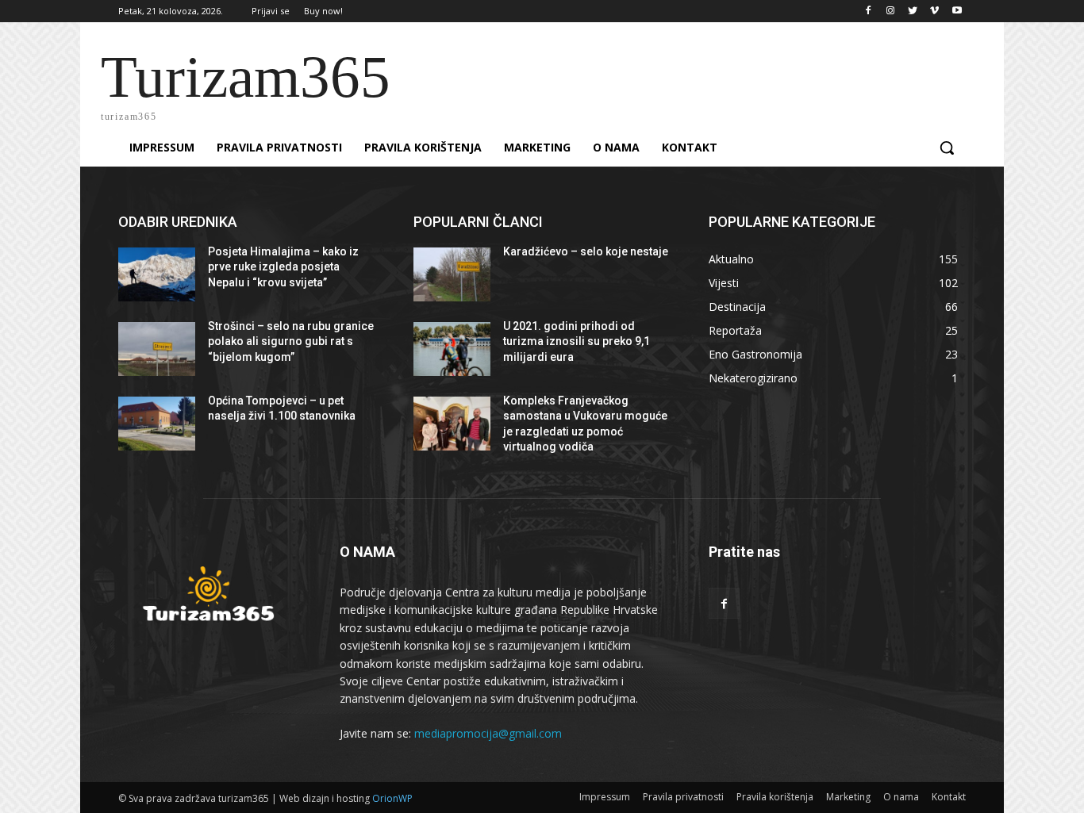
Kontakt (949, 796)
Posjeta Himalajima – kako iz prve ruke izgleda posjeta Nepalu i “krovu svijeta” (283, 267)
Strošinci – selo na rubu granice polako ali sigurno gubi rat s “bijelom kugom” (291, 341)
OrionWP (392, 798)
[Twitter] (913, 11)
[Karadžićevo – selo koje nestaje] (451, 274)
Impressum (604, 796)
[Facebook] (868, 11)
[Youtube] (957, 11)
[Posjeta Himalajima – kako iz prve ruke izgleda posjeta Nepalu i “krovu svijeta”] (156, 274)
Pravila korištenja (774, 796)
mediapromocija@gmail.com (488, 733)
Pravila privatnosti (683, 796)
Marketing (848, 796)
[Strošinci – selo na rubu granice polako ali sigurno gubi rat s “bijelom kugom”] (156, 349)
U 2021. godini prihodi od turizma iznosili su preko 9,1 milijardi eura (576, 341)
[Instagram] (891, 11)
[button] (947, 147)
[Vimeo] (934, 11)
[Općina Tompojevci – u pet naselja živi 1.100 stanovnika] (156, 424)
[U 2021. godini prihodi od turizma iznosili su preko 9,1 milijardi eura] (451, 349)
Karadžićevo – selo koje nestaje (585, 251)
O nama (901, 796)
